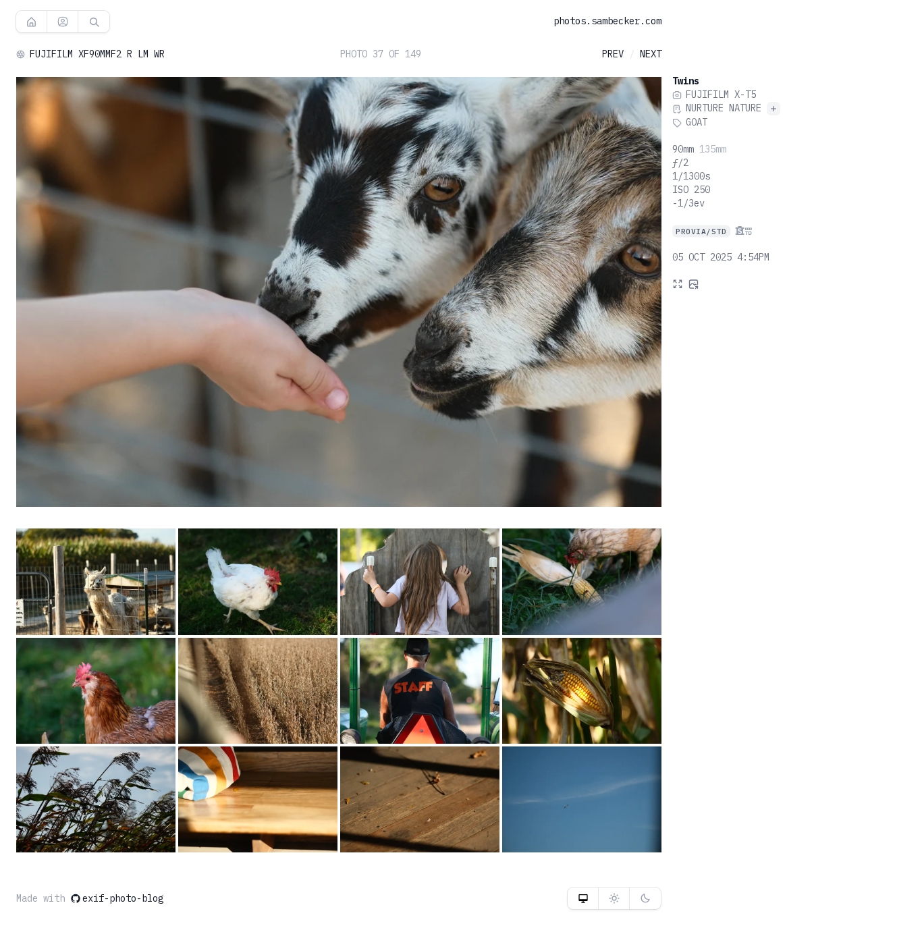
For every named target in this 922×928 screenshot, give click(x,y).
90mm (683, 150)
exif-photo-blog (122, 898)
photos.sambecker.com (607, 21)
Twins (685, 81)
